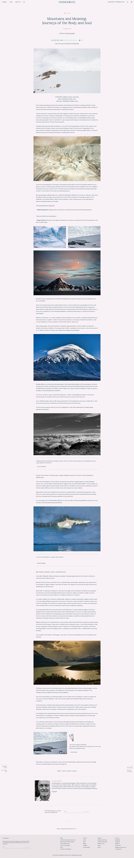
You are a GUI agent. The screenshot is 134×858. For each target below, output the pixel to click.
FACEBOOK (117, 841)
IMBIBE (84, 843)
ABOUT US (18, 2)
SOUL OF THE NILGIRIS (65, 845)
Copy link (74, 771)
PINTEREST (117, 843)
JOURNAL (4, 2)
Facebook (68, 771)
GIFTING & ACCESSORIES (65, 849)
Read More (54, 791)
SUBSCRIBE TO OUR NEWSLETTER (116, 2)
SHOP (11, 2)
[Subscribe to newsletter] (86, 811)
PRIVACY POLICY (101, 843)
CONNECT (85, 845)
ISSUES (99, 845)
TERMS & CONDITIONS (102, 841)
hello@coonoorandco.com (120, 847)
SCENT (61, 847)
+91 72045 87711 (118, 849)
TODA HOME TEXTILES (65, 843)
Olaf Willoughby (70, 33)
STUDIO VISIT (118, 845)
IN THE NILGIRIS (86, 847)
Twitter (64, 771)
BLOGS (99, 847)
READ (84, 841)
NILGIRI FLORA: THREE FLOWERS (67, 841)
